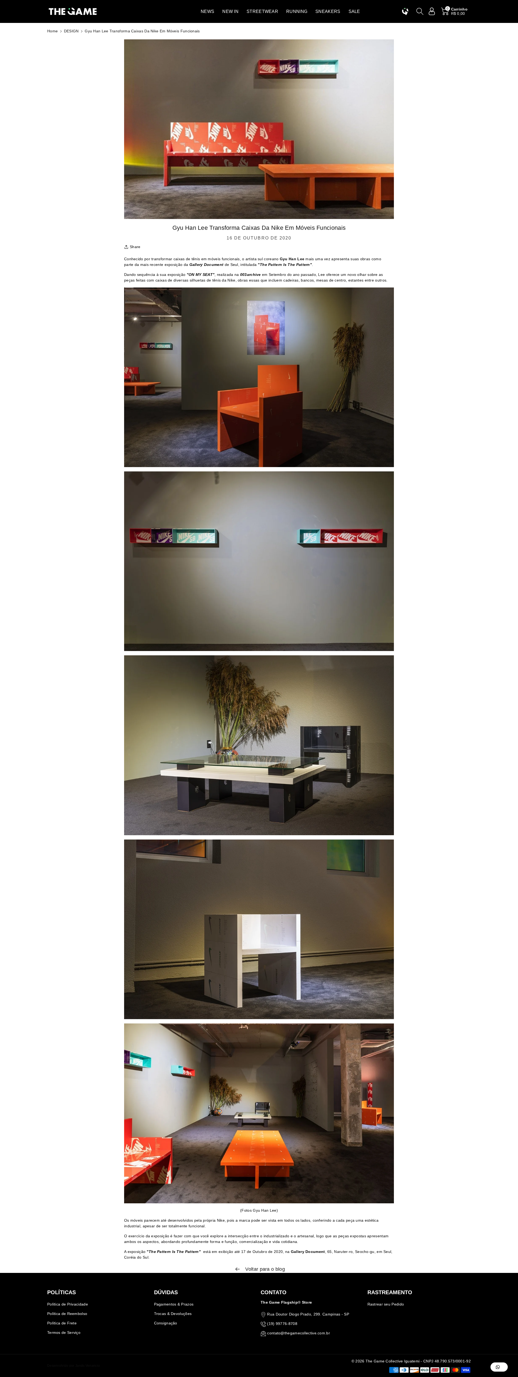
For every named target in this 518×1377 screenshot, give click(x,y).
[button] (207, 11)
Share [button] (135, 247)
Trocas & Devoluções (173, 1313)
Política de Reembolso (67, 1313)
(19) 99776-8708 (282, 1323)
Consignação (165, 1323)
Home (52, 31)
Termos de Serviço (63, 1332)
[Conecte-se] (432, 11)
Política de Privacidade (67, 1304)
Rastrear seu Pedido (385, 1304)
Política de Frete (62, 1323)
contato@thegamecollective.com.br (298, 1333)
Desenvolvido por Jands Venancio (73, 1366)
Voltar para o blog (264, 1269)
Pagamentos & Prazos (174, 1304)
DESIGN (71, 31)
